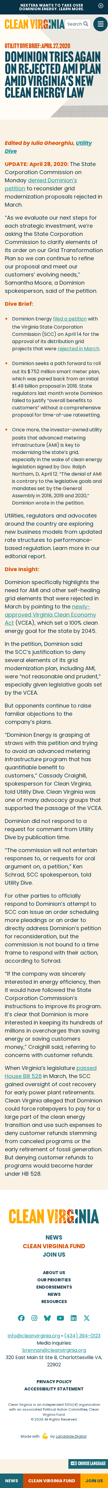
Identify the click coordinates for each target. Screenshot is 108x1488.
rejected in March (78, 348)
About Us (54, 1273)
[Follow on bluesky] (48, 1319)
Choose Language (92, 1463)
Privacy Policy (54, 1382)
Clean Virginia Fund (54, 1246)
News (54, 1237)
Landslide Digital (71, 1436)
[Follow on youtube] (60, 1319)
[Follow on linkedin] (74, 1319)
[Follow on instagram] (34, 1319)
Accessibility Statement (54, 1389)
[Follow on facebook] (21, 1319)
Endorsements (54, 1287)
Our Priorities (54, 1280)
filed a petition (70, 318)
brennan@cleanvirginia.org (54, 1350)
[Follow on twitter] (86, 1319)
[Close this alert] (100, 6)
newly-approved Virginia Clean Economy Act (50, 615)
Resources (54, 1302)
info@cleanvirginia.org (34, 1335)
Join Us (54, 1255)
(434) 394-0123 (82, 1335)
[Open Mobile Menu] (100, 24)
